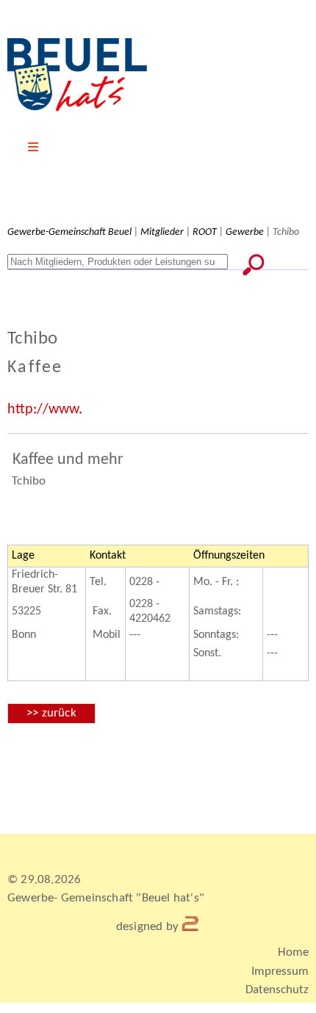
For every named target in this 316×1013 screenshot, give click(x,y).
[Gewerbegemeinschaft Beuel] (77, 109)
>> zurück (51, 713)
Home (293, 952)
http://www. (44, 409)
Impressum (280, 971)
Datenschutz (277, 990)
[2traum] (191, 927)
